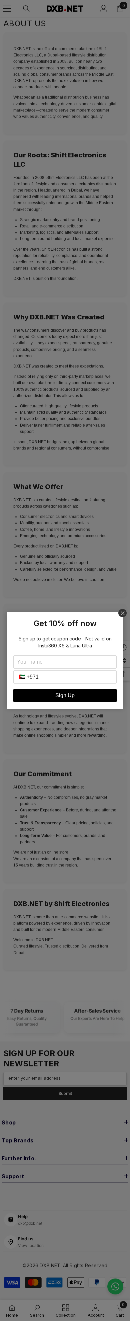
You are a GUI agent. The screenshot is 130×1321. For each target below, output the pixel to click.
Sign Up (65, 695)
